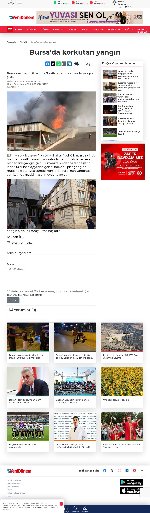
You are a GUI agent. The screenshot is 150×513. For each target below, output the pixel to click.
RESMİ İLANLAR (142, 31)
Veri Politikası (13, 487)
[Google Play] (127, 482)
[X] (112, 471)
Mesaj (11, 264)
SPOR (85, 29)
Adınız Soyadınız (19, 253)
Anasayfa (11, 4)
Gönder (13, 300)
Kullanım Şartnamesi (16, 493)
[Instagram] (119, 471)
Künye (10, 490)
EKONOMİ (58, 29)
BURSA (19, 29)
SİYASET (73, 29)
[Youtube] (134, 471)
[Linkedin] (127, 471)
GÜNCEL (31, 29)
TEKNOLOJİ (114, 29)
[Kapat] (61, 504)
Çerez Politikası (13, 484)
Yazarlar (19, 4)
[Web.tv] (142, 471)
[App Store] (127, 490)
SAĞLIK (129, 29)
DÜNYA (45, 29)
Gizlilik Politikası (14, 480)
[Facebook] (105, 471)
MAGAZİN (98, 29)
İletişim (10, 496)
